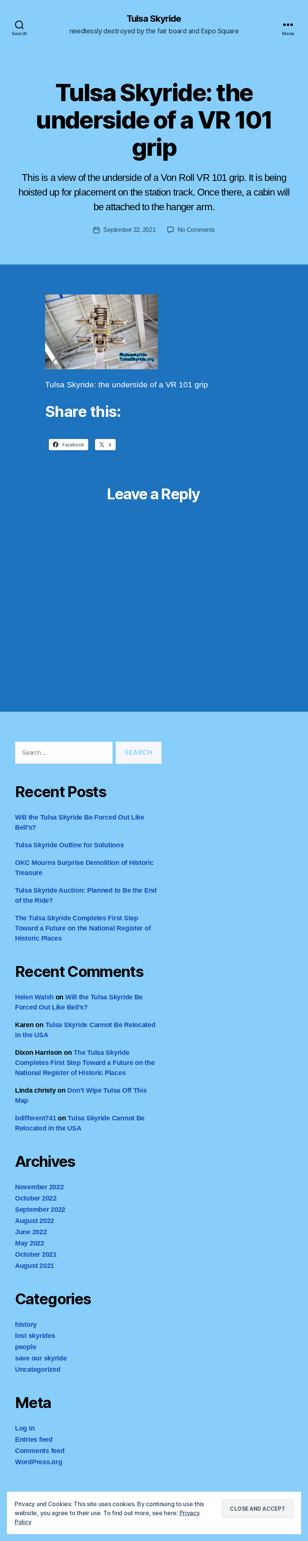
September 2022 (40, 1209)
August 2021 (34, 1265)
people (25, 1347)
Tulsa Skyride (154, 18)
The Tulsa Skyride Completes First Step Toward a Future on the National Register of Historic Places (83, 928)
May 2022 (29, 1243)
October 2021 (36, 1254)
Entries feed (34, 1439)
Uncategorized (37, 1369)
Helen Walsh (34, 997)
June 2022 (31, 1232)
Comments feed (40, 1450)
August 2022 (34, 1220)
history (26, 1324)
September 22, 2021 (129, 230)
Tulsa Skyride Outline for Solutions (69, 845)
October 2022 (36, 1198)
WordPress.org (38, 1462)
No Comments (196, 230)
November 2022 (39, 1187)
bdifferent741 (35, 1118)
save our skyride (41, 1358)
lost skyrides (35, 1335)
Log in (25, 1428)
